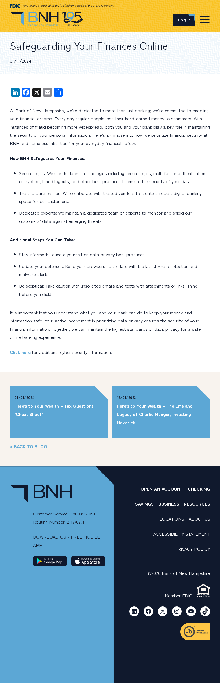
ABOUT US (199, 518)
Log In (184, 19)
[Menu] (204, 19)
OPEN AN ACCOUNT (162, 488)
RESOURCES (197, 503)
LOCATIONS (171, 518)
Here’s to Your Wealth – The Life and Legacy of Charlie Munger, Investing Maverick (155, 413)
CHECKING (199, 488)
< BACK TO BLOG (28, 446)
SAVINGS (144, 503)
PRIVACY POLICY (192, 548)
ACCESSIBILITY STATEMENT (181, 533)
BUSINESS (168, 503)
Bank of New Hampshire (47, 19)
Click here (20, 351)
